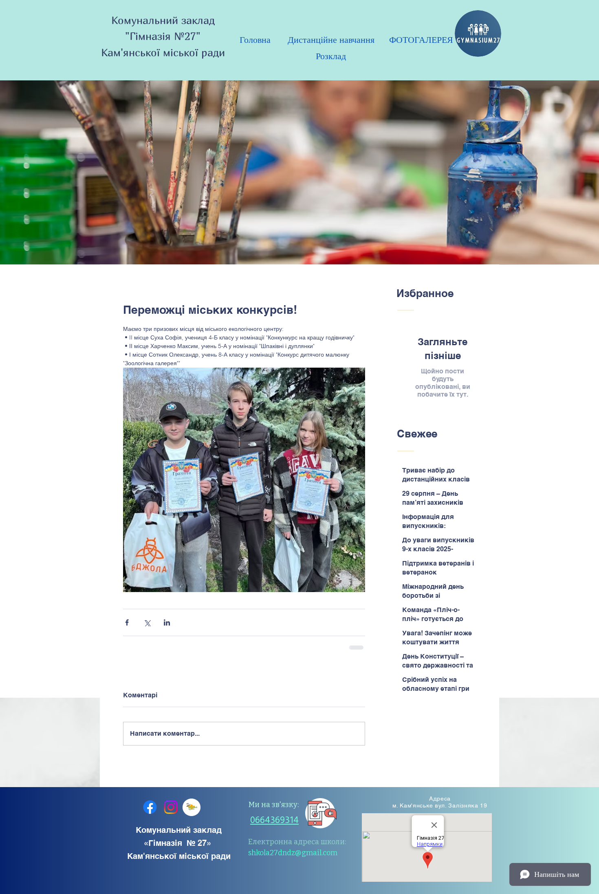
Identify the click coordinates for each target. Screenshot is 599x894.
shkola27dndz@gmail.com (292, 858)
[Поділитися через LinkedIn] (167, 622)
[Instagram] (171, 813)
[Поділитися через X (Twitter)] (147, 622)
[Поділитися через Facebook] (127, 622)
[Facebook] (150, 813)
